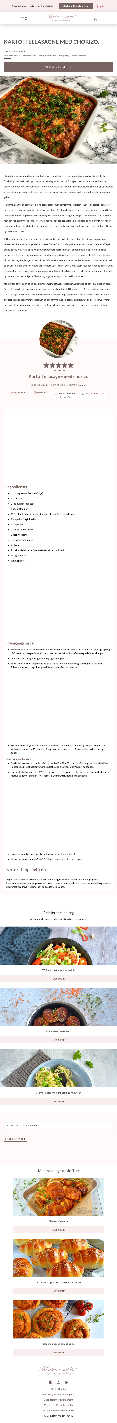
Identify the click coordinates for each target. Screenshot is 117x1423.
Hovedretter (50, 56)
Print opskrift (23, 392)
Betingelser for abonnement (58, 1399)
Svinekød (82, 56)
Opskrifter (73, 56)
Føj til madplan (67, 395)
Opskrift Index (58, 1389)
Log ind (101, 6)
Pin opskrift (44, 392)
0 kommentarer (14, 51)
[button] (46, 365)
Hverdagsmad (62, 56)
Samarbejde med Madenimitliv (58, 1410)
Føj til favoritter (94, 393)
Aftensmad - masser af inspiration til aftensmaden (24, 56)
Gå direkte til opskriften (58, 67)
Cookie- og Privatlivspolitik (58, 1405)
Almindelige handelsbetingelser (58, 1394)
